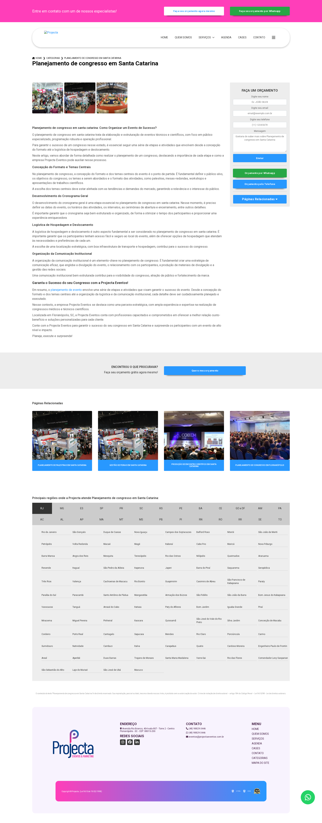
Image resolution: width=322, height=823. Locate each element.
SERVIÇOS (205, 37)
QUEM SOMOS (183, 37)
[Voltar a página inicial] (51, 38)
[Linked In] (137, 742)
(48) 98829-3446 (197, 728)
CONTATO (259, 37)
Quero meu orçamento (205, 370)
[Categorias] (273, 37)
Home (39, 58)
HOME (164, 37)
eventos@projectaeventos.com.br (206, 736)
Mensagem (260, 131)
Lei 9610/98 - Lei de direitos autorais (270, 693)
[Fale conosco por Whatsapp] (308, 797)
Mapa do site (260, 762)
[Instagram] (123, 742)
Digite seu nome (259, 96)
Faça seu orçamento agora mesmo (194, 11)
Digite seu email (259, 108)
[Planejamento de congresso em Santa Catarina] (47, 97)
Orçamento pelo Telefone (259, 184)
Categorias (53, 58)
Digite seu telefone (260, 119)
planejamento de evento (66, 290)
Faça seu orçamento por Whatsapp (260, 11)
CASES (242, 37)
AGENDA (226, 37)
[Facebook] (130, 742)
